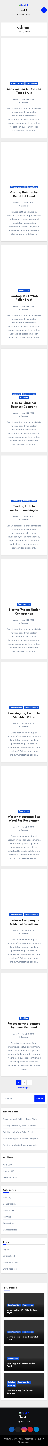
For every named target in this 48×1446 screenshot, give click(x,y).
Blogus (38, 1439)
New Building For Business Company (20, 1138)
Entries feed (9, 1256)
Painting (24, 397)
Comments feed (10, 1262)
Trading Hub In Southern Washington (20, 1145)
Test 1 (23, 10)
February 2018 (10, 1178)
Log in (6, 1249)
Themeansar (24, 1442)
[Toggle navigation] (3, 10)
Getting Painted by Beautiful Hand (19, 1126)
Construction (17, 83)
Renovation (31, 83)
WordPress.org (10, 1269)
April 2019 (8, 1165)
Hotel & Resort (31, 708)
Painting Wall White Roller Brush (18, 1132)
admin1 (16, 99)
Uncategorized (29, 501)
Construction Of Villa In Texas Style (20, 1119)
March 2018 (8, 1171)
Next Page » (24, 1088)
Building (16, 394)
